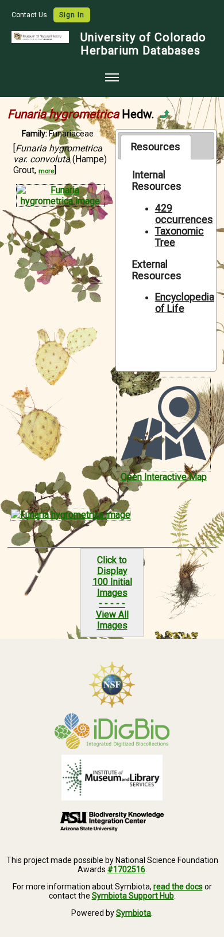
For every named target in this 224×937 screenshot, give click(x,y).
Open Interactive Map (164, 476)
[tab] (156, 147)
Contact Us (30, 15)
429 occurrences (184, 213)
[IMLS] (112, 778)
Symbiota (133, 913)
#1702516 (126, 869)
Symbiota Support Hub (133, 895)
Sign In (71, 15)
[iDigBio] (112, 731)
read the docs (178, 886)
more (46, 171)
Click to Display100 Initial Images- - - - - (112, 582)
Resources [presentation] (155, 147)
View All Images (112, 620)
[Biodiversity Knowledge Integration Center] (112, 821)
